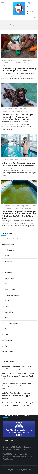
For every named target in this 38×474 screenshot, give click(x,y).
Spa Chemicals (7, 340)
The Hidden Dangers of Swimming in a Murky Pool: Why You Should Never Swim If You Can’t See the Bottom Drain (18, 215)
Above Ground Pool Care (10, 239)
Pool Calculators (7, 250)
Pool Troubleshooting (19, 63)
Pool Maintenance (8, 206)
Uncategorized (7, 351)
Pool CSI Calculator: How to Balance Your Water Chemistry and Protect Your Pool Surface (17, 376)
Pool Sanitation (30, 206)
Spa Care (4, 334)
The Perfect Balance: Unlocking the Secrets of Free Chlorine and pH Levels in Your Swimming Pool (17, 117)
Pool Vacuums (7, 329)
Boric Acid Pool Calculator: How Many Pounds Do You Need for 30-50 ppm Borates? (16, 395)
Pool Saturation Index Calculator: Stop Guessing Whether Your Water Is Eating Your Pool (18, 385)
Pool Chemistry (7, 267)
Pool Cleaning (6, 273)
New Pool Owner (7, 60)
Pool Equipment (7, 278)
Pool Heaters (6, 284)
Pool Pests (5, 301)
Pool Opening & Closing (10, 295)
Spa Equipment (7, 346)
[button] (28, 3)
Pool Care (19, 60)
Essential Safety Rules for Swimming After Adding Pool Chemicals (18, 70)
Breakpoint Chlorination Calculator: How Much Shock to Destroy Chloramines (17, 367)
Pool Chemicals (29, 60)
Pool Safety (5, 63)
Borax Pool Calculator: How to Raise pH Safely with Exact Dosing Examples (17, 404)
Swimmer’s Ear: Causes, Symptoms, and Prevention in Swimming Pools (18, 164)
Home (3, 25)
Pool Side (5, 318)
